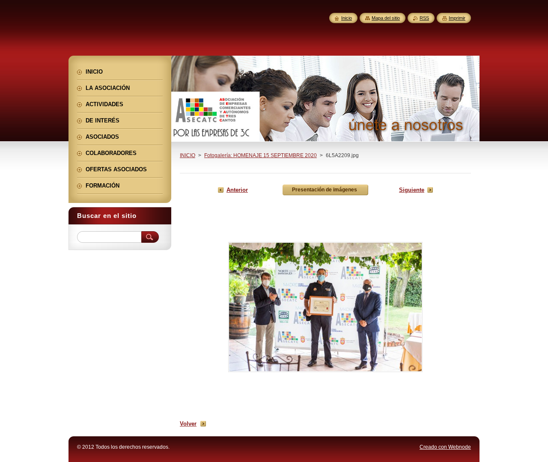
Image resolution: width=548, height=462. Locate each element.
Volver (188, 423)
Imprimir (457, 18)
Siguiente (411, 190)
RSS (424, 18)
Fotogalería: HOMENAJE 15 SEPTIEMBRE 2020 (260, 155)
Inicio (346, 18)
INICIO (187, 155)
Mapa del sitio (386, 18)
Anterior (237, 190)
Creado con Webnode (445, 447)
